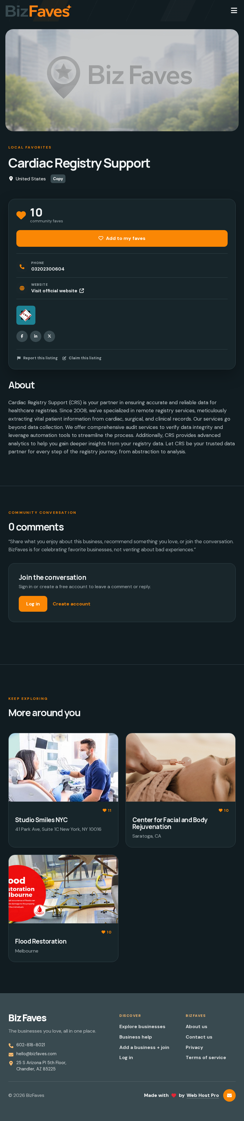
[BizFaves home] (38, 11)
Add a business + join (144, 1047)
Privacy (194, 1047)
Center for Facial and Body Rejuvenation (169, 823)
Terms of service (206, 1057)
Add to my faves (125, 238)
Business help (135, 1037)
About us (196, 1026)
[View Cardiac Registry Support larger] (25, 315)
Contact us (199, 1037)
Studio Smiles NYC (41, 820)
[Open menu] (234, 11)
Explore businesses (142, 1026)
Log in (33, 604)
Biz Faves (27, 1018)
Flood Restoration (40, 941)
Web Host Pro (203, 1095)
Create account (71, 604)
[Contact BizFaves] (229, 1095)
